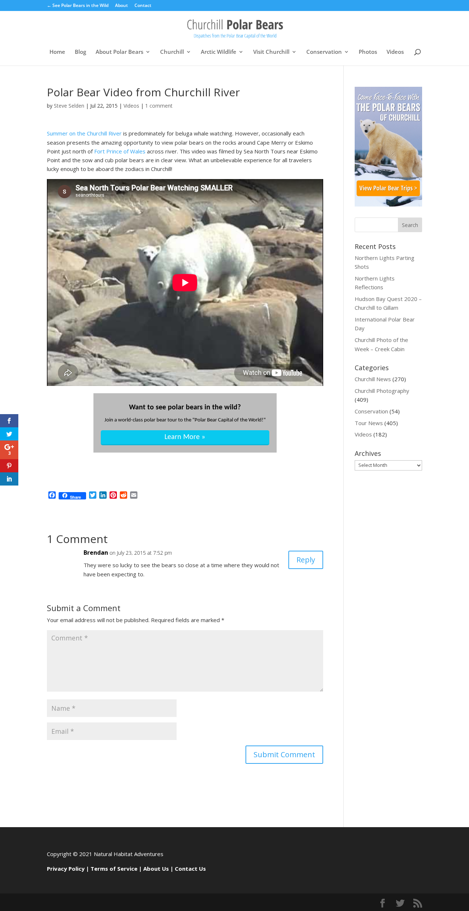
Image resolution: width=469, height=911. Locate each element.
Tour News (369, 423)
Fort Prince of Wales (119, 151)
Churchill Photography (382, 390)
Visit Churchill (271, 52)
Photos (368, 52)
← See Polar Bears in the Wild (77, 5)
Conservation (324, 52)
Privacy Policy (66, 868)
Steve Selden (69, 105)
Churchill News (373, 379)
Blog (80, 52)
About (121, 5)
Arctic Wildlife (218, 52)
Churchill (172, 52)
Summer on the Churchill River (84, 133)
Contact (142, 5)
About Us (156, 868)
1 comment (159, 105)
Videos (395, 52)
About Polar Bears (119, 52)
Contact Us (190, 868)
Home (57, 52)
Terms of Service (114, 868)
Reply (305, 560)
